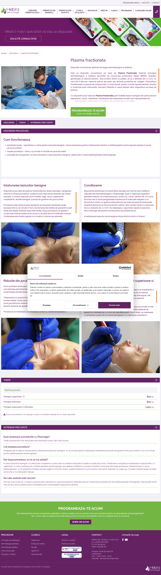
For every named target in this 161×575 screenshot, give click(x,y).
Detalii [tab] (80, 276)
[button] (24, 397)
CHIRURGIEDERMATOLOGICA (32, 12)
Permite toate (114, 305)
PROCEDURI (92, 11)
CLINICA (114, 11)
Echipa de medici (38, 544)
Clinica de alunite (7, 551)
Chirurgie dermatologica (10, 540)
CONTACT (156, 3)
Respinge (47, 305)
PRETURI (104, 11)
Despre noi (35, 540)
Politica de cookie (68, 544)
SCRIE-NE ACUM (80, 522)
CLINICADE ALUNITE (79, 12)
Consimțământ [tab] (45, 276)
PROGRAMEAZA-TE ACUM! (88, 112)
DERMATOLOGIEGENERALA (49, 12)
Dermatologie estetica (9, 547)
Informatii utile (36, 554)
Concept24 (26, 567)
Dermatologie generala (10, 544)
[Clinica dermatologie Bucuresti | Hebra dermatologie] (10, 10)
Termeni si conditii (68, 540)
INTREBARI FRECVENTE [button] (15, 427)
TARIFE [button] (7, 380)
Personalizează (79, 305)
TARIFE (22, 122)
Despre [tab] (116, 276)
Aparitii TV (35, 551)
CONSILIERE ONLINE (143, 11)
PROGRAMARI (126, 11)
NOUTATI (145, 3)
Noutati (34, 547)
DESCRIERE (9, 122)
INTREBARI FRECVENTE (42, 122)
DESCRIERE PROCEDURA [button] (16, 131)
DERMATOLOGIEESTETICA (65, 12)
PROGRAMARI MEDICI (131, 3)
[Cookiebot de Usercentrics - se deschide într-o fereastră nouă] (120, 268)
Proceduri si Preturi (8, 554)
